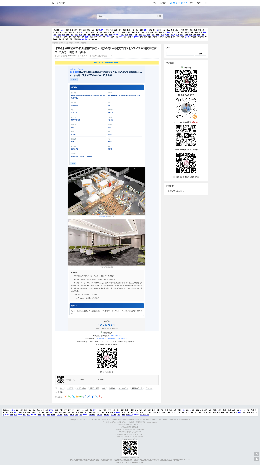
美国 (182, 37)
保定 (162, 34)
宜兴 (186, 30)
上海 (62, 30)
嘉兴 (87, 32)
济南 (190, 34)
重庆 (84, 34)
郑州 (59, 34)
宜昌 (76, 34)
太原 (177, 34)
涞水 (172, 34)
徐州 (78, 32)
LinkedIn (84, 396)
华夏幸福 (106, 415)
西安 (110, 34)
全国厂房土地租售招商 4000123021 (107, 62)
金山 (93, 30)
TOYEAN (141, 462)
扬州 (153, 410)
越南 (149, 37)
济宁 (194, 34)
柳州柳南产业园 (137, 388)
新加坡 (167, 37)
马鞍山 (187, 32)
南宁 (117, 37)
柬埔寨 (155, 37)
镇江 (191, 30)
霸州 (157, 34)
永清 (148, 34)
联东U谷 (61, 39)
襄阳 (80, 34)
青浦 (80, 30)
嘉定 (67, 30)
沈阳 (186, 34)
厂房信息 (59, 392)
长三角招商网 (58, 3)
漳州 (95, 37)
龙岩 (104, 37)
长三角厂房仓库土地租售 (178, 3)
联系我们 (163, 3)
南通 (182, 30)
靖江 (199, 30)
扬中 (57, 32)
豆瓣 (80, 396)
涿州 (167, 34)
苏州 (154, 30)
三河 (153, 34)
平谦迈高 (77, 39)
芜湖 (177, 32)
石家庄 (205, 412)
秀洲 (113, 32)
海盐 (109, 32)
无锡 (70, 32)
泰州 (195, 30)
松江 (71, 30)
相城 (176, 30)
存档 (191, 3)
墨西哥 (173, 37)
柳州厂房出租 (81, 388)
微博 (65, 396)
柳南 (75, 69)
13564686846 (111, 339)
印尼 (141, 37)
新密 (67, 34)
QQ (73, 396)
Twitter (96, 396)
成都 (89, 34)
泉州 (100, 37)
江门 (120, 30)
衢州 (156, 32)
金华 (160, 32)
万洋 (66, 39)
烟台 (78, 37)
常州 (65, 32)
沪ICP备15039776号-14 (130, 439)
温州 (164, 32)
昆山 (168, 30)
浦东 (84, 30)
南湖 (101, 32)
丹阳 (61, 32)
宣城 (200, 32)
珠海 (107, 30)
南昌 (55, 34)
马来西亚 (161, 37)
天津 (126, 34)
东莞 (115, 30)
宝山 (88, 30)
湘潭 (106, 34)
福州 (91, 37)
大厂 (144, 34)
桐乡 (105, 32)
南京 (74, 32)
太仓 (164, 30)
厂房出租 (80, 69)
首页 (155, 3)
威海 (74, 37)
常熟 (159, 30)
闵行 (75, 30)
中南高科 (201, 37)
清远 (141, 30)
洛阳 (63, 34)
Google (100, 396)
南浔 (133, 32)
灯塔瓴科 (194, 37)
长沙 (97, 34)
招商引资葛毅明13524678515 (66, 56)
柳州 (71, 69)
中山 (132, 30)
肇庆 (128, 30)
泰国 (145, 37)
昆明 (112, 37)
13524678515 (106, 324)
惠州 (124, 30)
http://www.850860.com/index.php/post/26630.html (89, 380)
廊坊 (130, 34)
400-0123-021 (92, 39)
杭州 (119, 32)
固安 (136, 34)
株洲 (101, 34)
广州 (111, 30)
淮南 (196, 32)
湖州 (123, 32)
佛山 (137, 30)
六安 (192, 32)
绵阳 (198, 34)
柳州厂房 (70, 388)
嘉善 (92, 32)
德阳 (93, 34)
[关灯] (256, 454)
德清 (129, 32)
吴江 (172, 30)
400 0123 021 (116, 336)
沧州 (57, 37)
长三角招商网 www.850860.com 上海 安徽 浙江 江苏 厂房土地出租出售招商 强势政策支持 (105, 419)
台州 (151, 32)
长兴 (137, 32)
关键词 (199, 3)
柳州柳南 (74, 72)
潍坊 (65, 37)
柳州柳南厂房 (103, 217)
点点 (88, 396)
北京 (122, 34)
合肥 (173, 32)
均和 (71, 39)
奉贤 (97, 30)
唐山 (61, 37)
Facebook (92, 396)
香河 (140, 34)
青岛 (82, 37)
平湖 (96, 32)
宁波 (143, 32)
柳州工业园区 (94, 388)
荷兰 (178, 37)
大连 (129, 37)
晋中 (181, 34)
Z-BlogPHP (127, 462)
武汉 (72, 34)
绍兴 (147, 32)
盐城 (150, 30)
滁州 (182, 32)
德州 (70, 37)
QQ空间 (77, 396)
